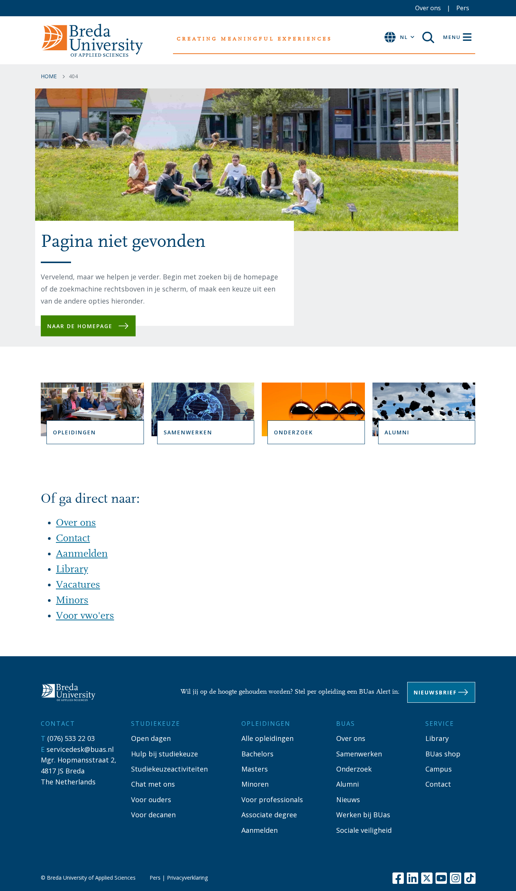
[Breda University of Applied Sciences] (72, 692)
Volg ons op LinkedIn (412, 878)
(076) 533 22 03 (71, 738)
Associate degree (269, 814)
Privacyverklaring (187, 877)
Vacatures (78, 585)
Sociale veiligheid (364, 830)
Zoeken (431, 37)
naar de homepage (80, 325)
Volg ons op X (427, 878)
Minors (72, 600)
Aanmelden (82, 554)
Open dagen (151, 738)
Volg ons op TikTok (470, 878)
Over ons (428, 8)
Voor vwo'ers (85, 616)
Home (49, 76)
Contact (73, 538)
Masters (254, 768)
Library (72, 569)
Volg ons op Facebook (398, 878)
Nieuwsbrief (435, 692)
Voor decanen (153, 814)
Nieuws (348, 799)
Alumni (397, 432)
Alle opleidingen (267, 738)
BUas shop (442, 753)
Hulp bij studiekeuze (164, 753)
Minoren (255, 784)
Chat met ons (153, 784)
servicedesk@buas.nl (80, 749)
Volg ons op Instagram (455, 878)
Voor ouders (151, 799)
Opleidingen (74, 432)
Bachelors (257, 753)
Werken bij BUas (363, 814)
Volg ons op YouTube (441, 878)
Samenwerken (188, 432)
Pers (462, 8)
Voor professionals (272, 799)
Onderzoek (293, 432)
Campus (438, 768)
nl (404, 37)
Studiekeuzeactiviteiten (169, 768)
